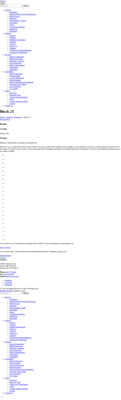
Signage (12, 36)
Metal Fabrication (16, 74)
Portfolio (9, 117)
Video (11, 99)
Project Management (17, 65)
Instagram (8, 285)
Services (8, 55)
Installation (13, 70)
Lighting (12, 48)
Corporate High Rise (17, 27)
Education (13, 31)
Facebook (8, 282)
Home (2, 117)
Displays (12, 42)
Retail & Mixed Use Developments (22, 14)
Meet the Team (15, 95)
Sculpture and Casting (17, 84)
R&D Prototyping (16, 59)
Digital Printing (15, 80)
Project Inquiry (5, 256)
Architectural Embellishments (20, 50)
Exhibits (12, 38)
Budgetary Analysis (16, 61)
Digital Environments (17, 40)
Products (8, 33)
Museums (13, 18)
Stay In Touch (5, 247)
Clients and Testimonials (18, 97)
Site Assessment (15, 63)
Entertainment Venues (17, 21)
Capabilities (9, 72)
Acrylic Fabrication (16, 78)
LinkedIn (8, 280)
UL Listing (13, 89)
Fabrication (13, 67)
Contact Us (9, 106)
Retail (11, 25)
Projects (8, 10)
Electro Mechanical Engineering (21, 82)
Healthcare (13, 29)
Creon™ (12, 44)
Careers (12, 104)
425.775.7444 (11, 272)
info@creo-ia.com (12, 276)
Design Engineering (16, 57)
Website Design (6, 291)
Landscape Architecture (18, 53)
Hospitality (13, 23)
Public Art (13, 46)
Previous (3, 119)
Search (25, 6)
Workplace (13, 12)
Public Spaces (14, 16)
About (7, 91)
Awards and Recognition (18, 101)
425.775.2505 (9, 274)
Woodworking (14, 76)
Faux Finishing (15, 87)
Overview (13, 93)
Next (8, 119)
